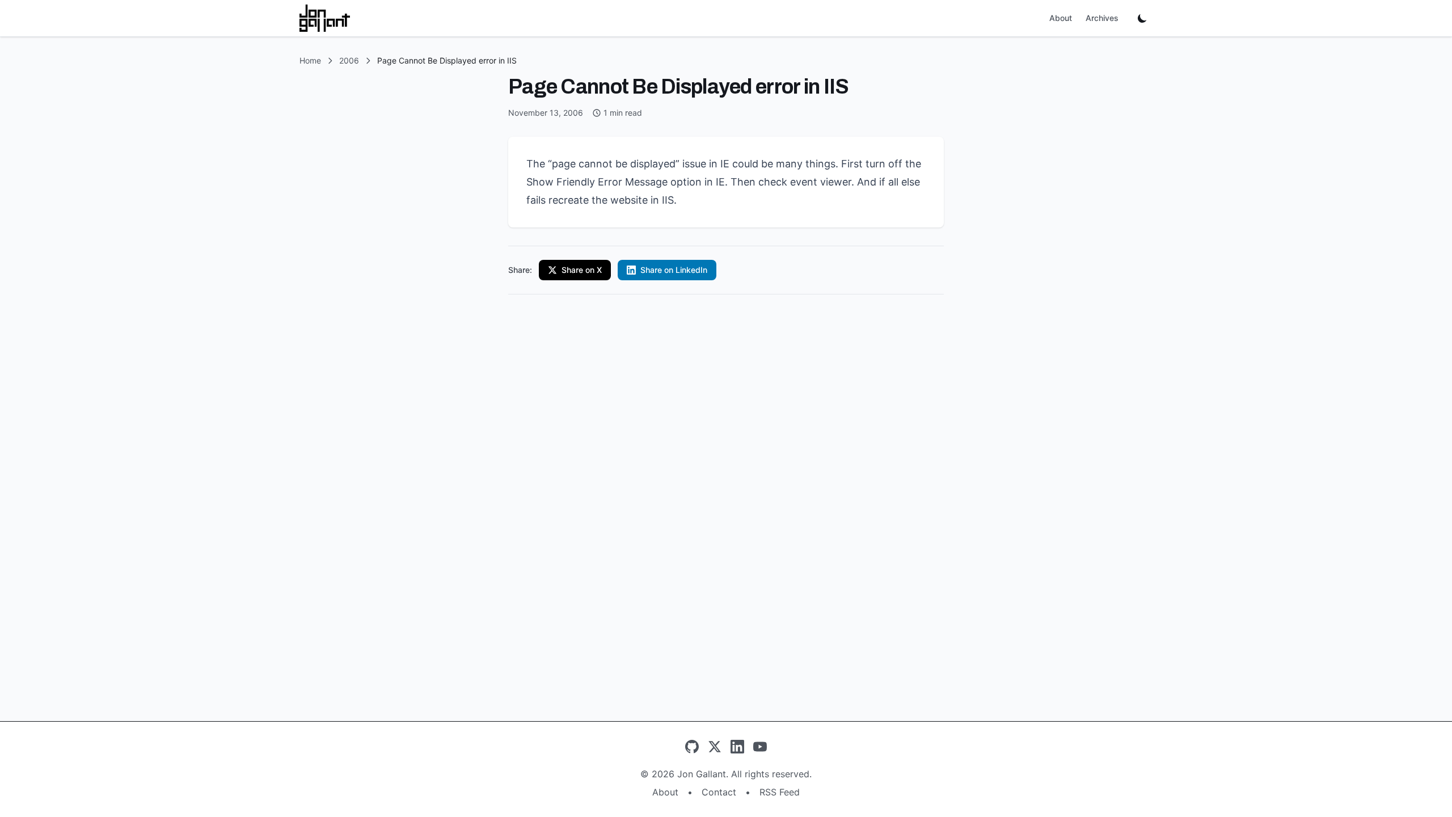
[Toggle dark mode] (1142, 18)
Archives (1102, 18)
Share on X (582, 270)
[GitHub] (692, 746)
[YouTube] (760, 746)
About (1060, 18)
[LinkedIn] (737, 746)
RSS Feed (779, 792)
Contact (719, 792)
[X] (714, 746)
